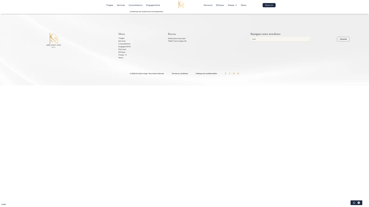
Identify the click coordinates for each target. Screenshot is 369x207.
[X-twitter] (230, 73)
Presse (231, 5)
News (243, 5)
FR (5, 204)
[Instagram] (238, 73)
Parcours (208, 5)
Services (121, 5)
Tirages (109, 5)
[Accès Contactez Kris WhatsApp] (354, 202)
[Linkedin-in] (234, 73)
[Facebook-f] (225, 73)
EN (2, 204)
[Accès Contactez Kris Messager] (358, 202)
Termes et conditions (180, 73)
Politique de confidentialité (206, 73)
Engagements (153, 5)
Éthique (220, 5)
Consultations (135, 5)
